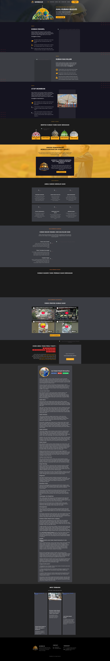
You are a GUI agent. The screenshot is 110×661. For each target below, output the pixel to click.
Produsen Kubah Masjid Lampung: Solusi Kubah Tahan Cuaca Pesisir (54, 612)
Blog (59, 1)
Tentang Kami (63, 1)
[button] (54, 373)
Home (48, 1)
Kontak (56, 1)
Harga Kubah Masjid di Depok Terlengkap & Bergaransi (40, 628)
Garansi (68, 1)
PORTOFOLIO (52, 1)
